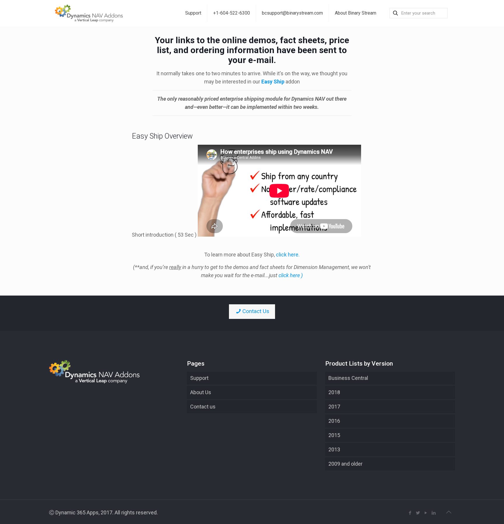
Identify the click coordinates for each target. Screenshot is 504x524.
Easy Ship (272, 81)
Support (199, 378)
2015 (334, 435)
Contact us (203, 407)
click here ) (291, 275)
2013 (334, 449)
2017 (334, 407)
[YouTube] (426, 513)
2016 (334, 421)
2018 (334, 392)
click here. (288, 254)
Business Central (348, 378)
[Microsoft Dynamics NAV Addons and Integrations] (89, 13)
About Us (200, 392)
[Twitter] (418, 513)
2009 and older (345, 464)
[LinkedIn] (434, 513)
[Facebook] (410, 513)
